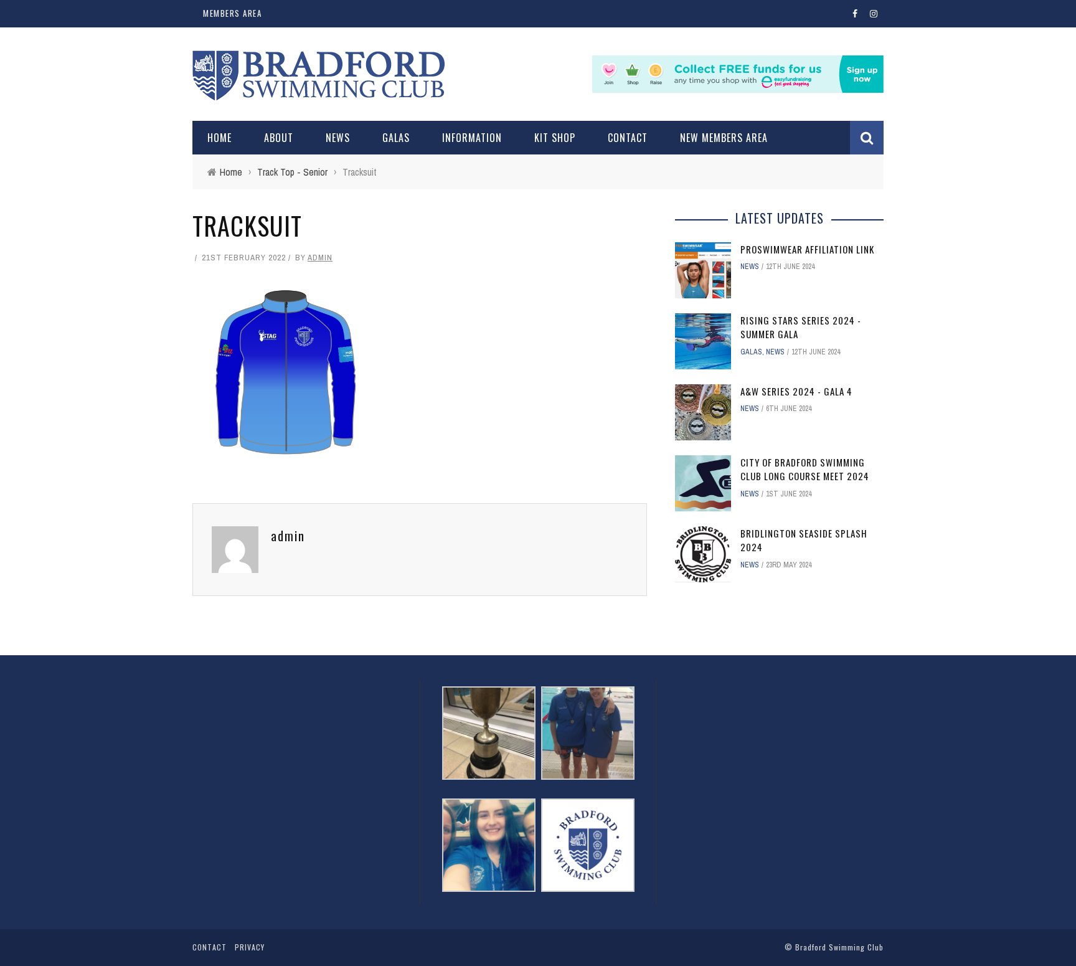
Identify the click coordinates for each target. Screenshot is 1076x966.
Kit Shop (554, 137)
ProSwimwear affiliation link (807, 249)
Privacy (250, 947)
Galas (396, 137)
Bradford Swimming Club (839, 947)
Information (472, 137)
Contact (628, 137)
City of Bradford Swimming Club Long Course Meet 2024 (804, 469)
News (338, 137)
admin (320, 257)
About (278, 137)
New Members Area (724, 137)
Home (219, 137)
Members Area (232, 13)
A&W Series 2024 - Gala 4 (796, 391)
